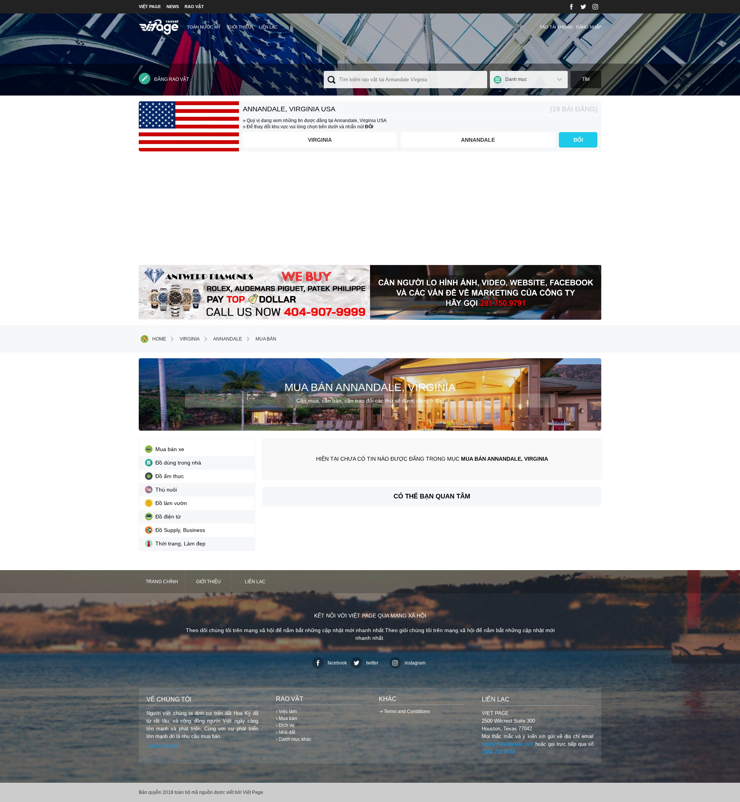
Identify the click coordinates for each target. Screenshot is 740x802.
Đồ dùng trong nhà (178, 463)
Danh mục (516, 79)
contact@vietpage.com (507, 744)
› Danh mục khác (293, 739)
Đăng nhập (588, 27)
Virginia (320, 140)
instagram (415, 663)
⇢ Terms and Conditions (404, 711)
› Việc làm (286, 711)
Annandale (478, 140)
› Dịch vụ (285, 725)
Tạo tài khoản (556, 27)
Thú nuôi (166, 490)
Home (159, 339)
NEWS (172, 6)
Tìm (586, 79)
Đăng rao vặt (171, 79)
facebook (337, 663)
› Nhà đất (285, 732)
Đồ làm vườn (171, 503)
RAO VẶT (194, 6)
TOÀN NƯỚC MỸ (203, 27)
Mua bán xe (169, 449)
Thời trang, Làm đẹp (180, 543)
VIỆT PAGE (150, 6)
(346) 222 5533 (498, 752)
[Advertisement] (370, 211)
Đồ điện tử (168, 516)
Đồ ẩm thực (169, 476)
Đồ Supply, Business (180, 530)
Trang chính (162, 581)
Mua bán (266, 339)
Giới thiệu (239, 27)
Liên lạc (268, 27)
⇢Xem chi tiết (162, 746)
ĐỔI (578, 140)
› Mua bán (286, 718)
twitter (372, 663)
